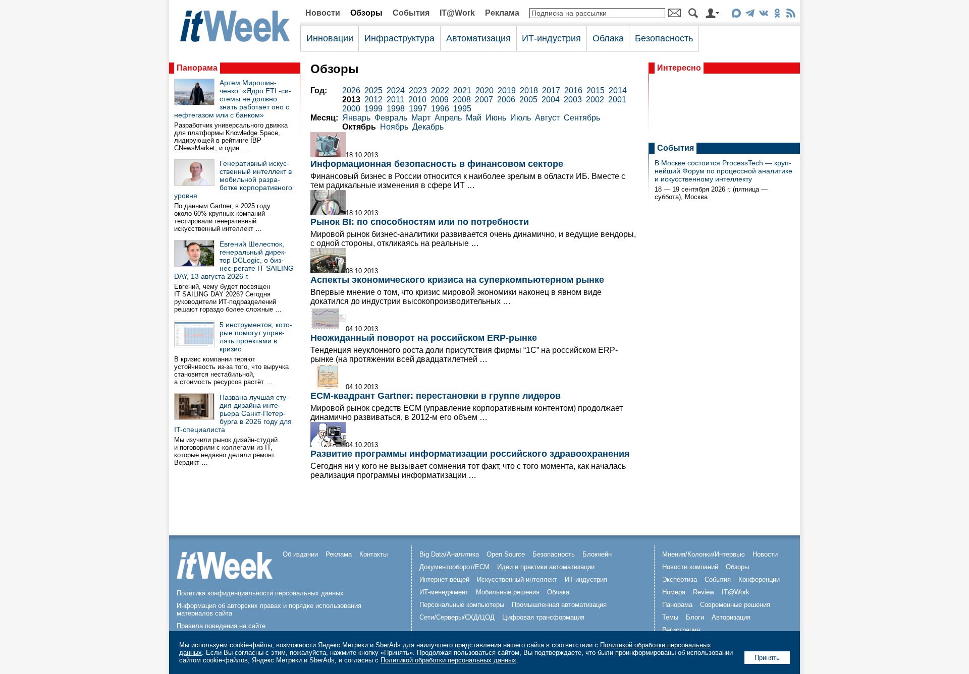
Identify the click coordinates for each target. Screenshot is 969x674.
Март (420, 117)
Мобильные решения (508, 592)
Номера (673, 592)
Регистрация (681, 630)
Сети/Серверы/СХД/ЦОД (457, 617)
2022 (440, 90)
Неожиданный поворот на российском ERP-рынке (423, 338)
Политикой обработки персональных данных (448, 660)
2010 (417, 99)
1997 (418, 108)
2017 (551, 90)
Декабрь (428, 126)
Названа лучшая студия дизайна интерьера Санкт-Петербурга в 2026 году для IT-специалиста (233, 413)
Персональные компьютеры (461, 604)
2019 (507, 90)
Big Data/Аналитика (449, 554)
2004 (551, 99)
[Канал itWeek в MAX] (736, 15)
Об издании (300, 554)
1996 (440, 108)
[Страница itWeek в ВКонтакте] (763, 15)
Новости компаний (690, 567)
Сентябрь (582, 117)
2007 (484, 99)
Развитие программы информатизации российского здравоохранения (470, 454)
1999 (373, 108)
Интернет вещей (444, 579)
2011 (395, 99)
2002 (595, 99)
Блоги (695, 617)
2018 (529, 90)
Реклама (502, 13)
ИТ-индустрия (551, 38)
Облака (608, 38)
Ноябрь (394, 126)
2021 (462, 90)
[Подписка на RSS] (790, 15)
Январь (356, 117)
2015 (595, 90)
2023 (418, 90)
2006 (506, 99)
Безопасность (664, 38)
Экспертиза (679, 579)
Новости (322, 13)
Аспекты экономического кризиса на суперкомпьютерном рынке (457, 280)
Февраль (390, 117)
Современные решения (735, 604)
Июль (520, 117)
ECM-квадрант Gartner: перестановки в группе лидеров (435, 396)
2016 (573, 90)
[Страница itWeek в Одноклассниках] (777, 15)
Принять (767, 657)
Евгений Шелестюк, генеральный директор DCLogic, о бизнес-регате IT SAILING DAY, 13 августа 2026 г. (234, 260)
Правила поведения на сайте (221, 626)
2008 (462, 99)
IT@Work (457, 13)
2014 (618, 90)
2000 (351, 108)
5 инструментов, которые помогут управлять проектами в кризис (256, 337)
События (411, 13)
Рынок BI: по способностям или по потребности (419, 222)
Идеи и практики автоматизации (546, 567)
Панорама (197, 68)
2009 (439, 99)
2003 (573, 99)
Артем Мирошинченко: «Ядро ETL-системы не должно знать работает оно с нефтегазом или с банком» (232, 99)
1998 (396, 108)
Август (547, 117)
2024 (396, 90)
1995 (462, 108)
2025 (373, 90)
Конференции (759, 579)
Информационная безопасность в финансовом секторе (436, 164)
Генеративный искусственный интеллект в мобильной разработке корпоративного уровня (233, 179)
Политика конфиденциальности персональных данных (260, 593)
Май (473, 117)
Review (703, 592)
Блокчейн (597, 554)
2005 (528, 99)
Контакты (373, 554)
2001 (617, 99)
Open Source (506, 554)
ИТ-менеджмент (443, 592)
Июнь (496, 117)
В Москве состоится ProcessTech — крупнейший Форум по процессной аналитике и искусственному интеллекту (723, 171)
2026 (351, 90)
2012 (373, 99)
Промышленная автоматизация (559, 604)
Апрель (448, 117)
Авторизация (731, 617)
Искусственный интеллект (517, 579)
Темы (670, 617)
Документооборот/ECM (454, 567)
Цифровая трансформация (543, 617)
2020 (484, 90)
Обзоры (366, 13)
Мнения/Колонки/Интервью (703, 554)
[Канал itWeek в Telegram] (750, 15)
